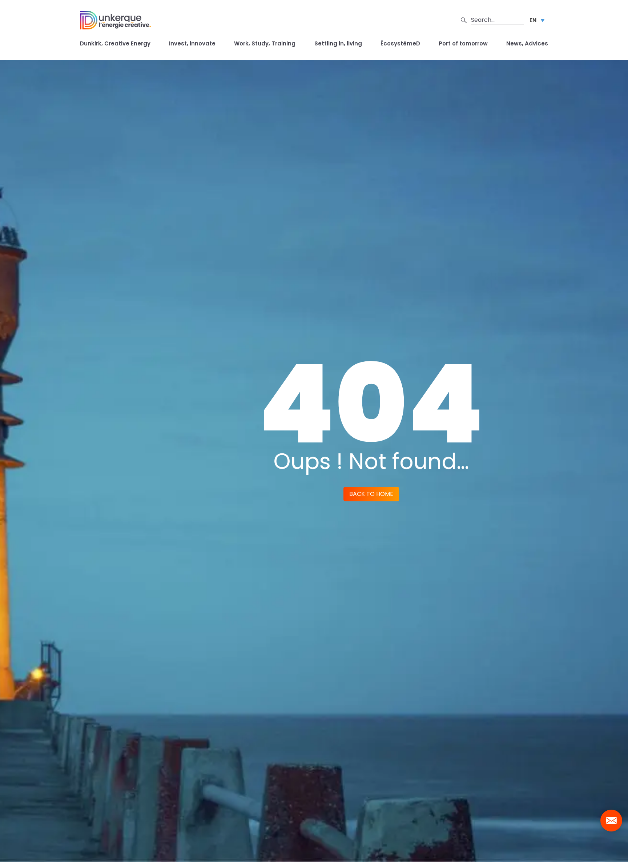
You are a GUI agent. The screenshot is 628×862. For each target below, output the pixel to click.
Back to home (371, 494)
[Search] (464, 20)
